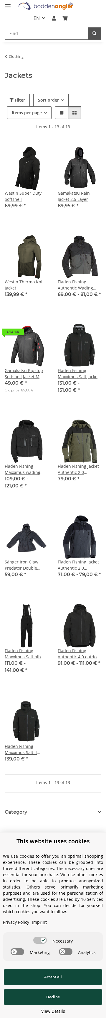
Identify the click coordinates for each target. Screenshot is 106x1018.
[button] (54, 18)
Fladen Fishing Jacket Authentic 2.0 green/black (78, 469)
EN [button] (37, 18)
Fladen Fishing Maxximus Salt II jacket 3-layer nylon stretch (24, 749)
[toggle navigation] (8, 3)
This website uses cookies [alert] (53, 841)
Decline (53, 997)
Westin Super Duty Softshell (23, 196)
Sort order (48, 100)
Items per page (27, 112)
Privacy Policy (16, 922)
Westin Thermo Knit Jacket (24, 285)
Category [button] (16, 812)
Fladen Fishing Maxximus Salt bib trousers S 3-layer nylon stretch (23, 654)
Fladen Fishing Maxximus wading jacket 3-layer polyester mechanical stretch (26, 469)
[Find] (94, 33)
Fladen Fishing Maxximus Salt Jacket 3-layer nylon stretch (78, 374)
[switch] (40, 940)
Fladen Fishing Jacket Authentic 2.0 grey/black (78, 565)
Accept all (53, 977)
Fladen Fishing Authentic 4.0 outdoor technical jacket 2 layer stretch (79, 654)
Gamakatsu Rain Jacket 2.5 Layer (74, 196)
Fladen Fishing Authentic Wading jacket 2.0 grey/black (78, 285)
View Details (53, 1011)
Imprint (39, 922)
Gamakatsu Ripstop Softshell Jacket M (24, 373)
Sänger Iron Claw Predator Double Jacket (21, 565)
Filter (19, 100)
